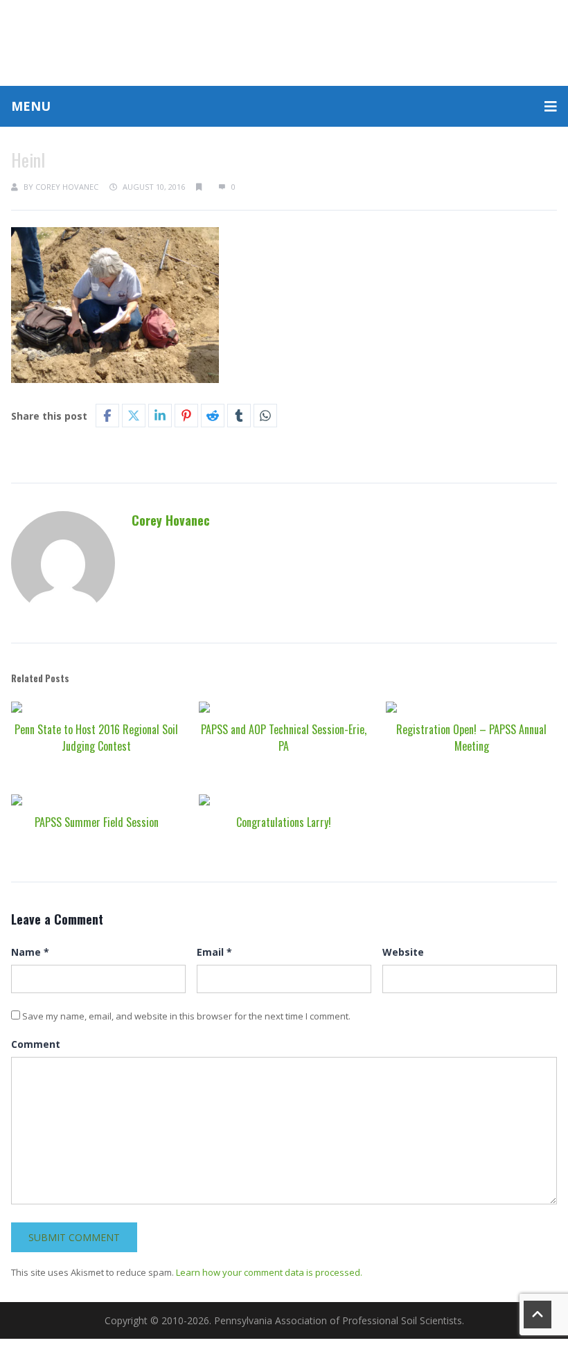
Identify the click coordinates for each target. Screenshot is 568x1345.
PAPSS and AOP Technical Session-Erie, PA (283, 737)
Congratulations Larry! (283, 822)
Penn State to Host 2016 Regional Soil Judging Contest (96, 737)
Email (214, 952)
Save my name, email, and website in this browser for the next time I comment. (186, 1016)
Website (403, 952)
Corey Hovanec (66, 186)
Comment (35, 1044)
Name (30, 952)
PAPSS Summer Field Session (97, 822)
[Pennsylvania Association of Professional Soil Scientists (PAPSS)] (284, 41)
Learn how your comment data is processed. (269, 1272)
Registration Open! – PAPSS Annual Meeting (471, 737)
